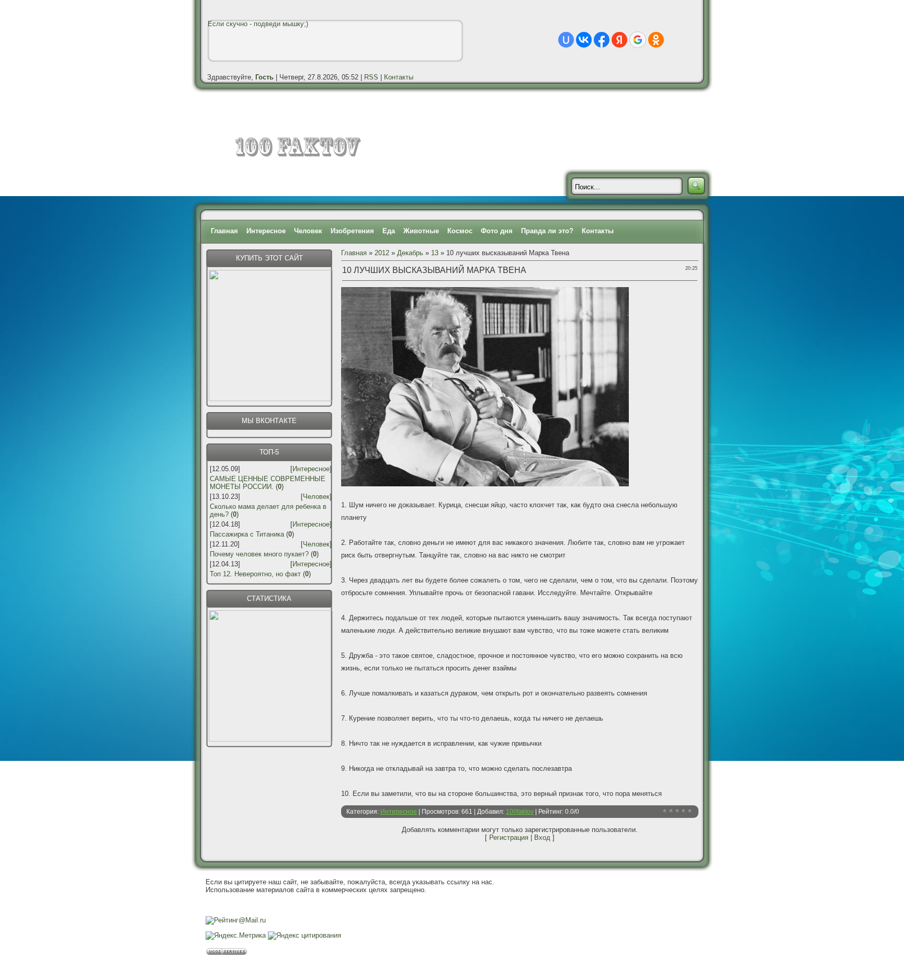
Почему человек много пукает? (259, 554)
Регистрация (508, 837)
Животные (421, 231)
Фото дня (497, 231)
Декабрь (410, 253)
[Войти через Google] (637, 39)
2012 (382, 253)
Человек (308, 231)
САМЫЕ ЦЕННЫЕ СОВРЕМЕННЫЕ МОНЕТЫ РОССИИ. (267, 483)
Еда (388, 231)
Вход (542, 837)
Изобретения (352, 231)
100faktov (520, 811)
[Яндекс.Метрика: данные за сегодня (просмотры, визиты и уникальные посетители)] (236, 935)
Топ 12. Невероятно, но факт (255, 574)
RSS (371, 77)
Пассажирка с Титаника (247, 534)
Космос (459, 231)
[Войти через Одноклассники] (656, 40)
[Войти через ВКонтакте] (584, 40)
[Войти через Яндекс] (619, 40)
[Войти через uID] (566, 40)
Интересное (266, 231)
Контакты (398, 77)
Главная (224, 231)
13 (434, 253)
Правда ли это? (547, 231)
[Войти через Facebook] (601, 40)
